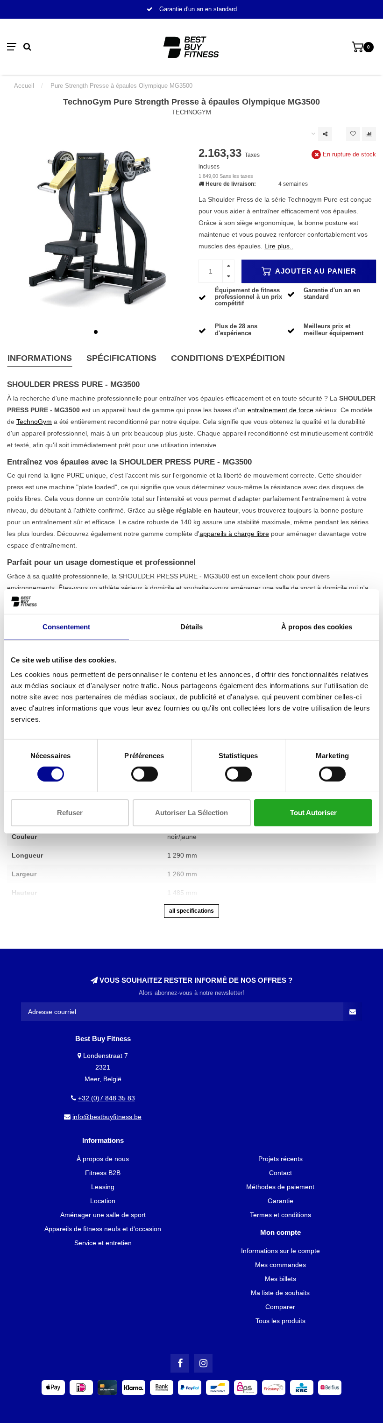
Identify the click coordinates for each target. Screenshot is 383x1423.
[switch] (144, 774)
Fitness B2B (103, 1172)
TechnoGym (191, 112)
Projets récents (280, 1158)
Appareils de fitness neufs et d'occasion (102, 1229)
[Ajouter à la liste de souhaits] (353, 134)
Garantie (280, 1201)
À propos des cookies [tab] (316, 626)
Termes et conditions (280, 1215)
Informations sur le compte (280, 1250)
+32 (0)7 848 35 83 (106, 1098)
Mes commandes (280, 1264)
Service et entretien (103, 1243)
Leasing (102, 1187)
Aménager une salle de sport (103, 1215)
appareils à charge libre (234, 533)
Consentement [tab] (66, 626)
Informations (39, 358)
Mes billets (280, 1278)
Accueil (24, 85)
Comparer (280, 1306)
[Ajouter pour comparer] (369, 134)
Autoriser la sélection (191, 813)
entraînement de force (280, 410)
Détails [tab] (191, 626)
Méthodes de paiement (280, 1187)
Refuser (70, 813)
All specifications (191, 911)
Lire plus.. (278, 246)
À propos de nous (103, 1158)
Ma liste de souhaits (280, 1292)
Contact (280, 1172)
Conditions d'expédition (228, 358)
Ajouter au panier (314, 271)
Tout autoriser (313, 813)
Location (102, 1201)
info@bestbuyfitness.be (107, 1116)
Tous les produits (280, 1320)
